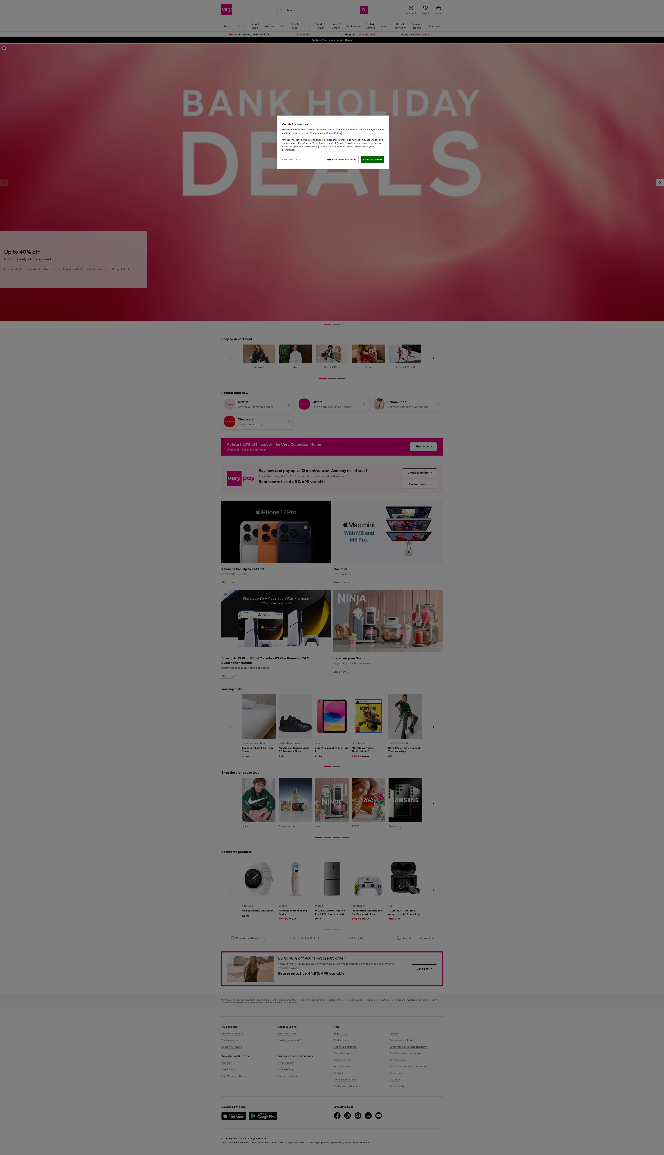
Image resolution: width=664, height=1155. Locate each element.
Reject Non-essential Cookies (342, 159)
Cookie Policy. (333, 133)
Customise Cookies (292, 159)
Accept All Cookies (372, 159)
